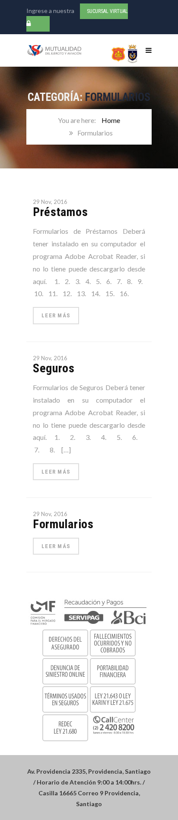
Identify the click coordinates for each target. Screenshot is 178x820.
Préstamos (60, 212)
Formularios (63, 524)
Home (111, 120)
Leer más (55, 315)
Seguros (54, 368)
